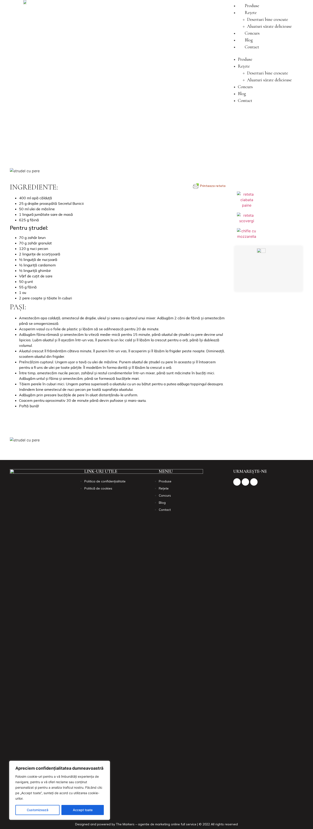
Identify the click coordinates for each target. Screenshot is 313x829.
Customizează (37, 810)
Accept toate (83, 810)
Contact (252, 47)
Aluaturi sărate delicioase (269, 26)
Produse (252, 5)
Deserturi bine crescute (267, 19)
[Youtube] (280, 283)
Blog (249, 40)
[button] (260, 53)
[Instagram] (267, 283)
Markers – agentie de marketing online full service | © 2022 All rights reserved (180, 824)
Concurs (252, 33)
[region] (59, 790)
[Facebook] (255, 283)
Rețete (251, 12)
